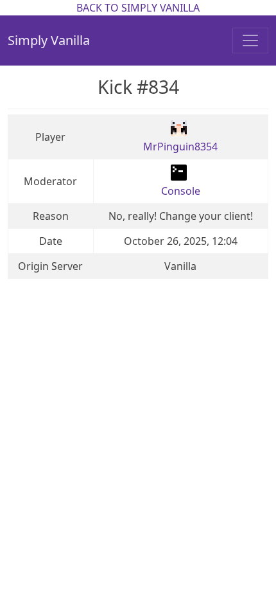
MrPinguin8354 (180, 146)
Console (180, 191)
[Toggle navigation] (250, 40)
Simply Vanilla (49, 40)
